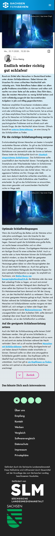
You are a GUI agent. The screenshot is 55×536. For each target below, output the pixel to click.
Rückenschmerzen (33, 309)
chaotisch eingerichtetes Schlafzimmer (24, 156)
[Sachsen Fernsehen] (15, 5)
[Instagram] (31, 400)
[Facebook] (24, 400)
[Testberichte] (17, 400)
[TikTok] (38, 400)
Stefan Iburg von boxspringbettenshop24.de (17, 277)
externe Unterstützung (22, 129)
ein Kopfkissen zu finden (39, 361)
